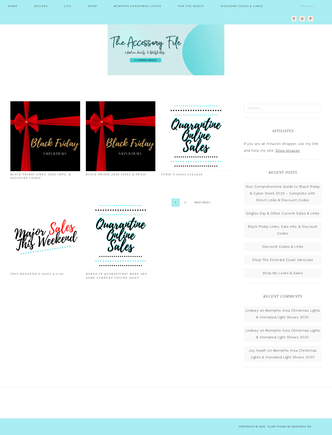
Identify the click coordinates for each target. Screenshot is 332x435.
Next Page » (203, 202)
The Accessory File (166, 49)
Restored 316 (301, 426)
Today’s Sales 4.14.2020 (182, 174)
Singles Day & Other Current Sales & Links (283, 213)
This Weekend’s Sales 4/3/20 (37, 274)
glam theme (277, 426)
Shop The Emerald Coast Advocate (282, 260)
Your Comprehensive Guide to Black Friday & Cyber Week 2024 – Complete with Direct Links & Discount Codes (283, 193)
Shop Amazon (287, 150)
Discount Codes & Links (282, 247)
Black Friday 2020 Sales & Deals (116, 174)
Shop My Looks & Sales (282, 273)
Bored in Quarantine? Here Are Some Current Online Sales (116, 275)
